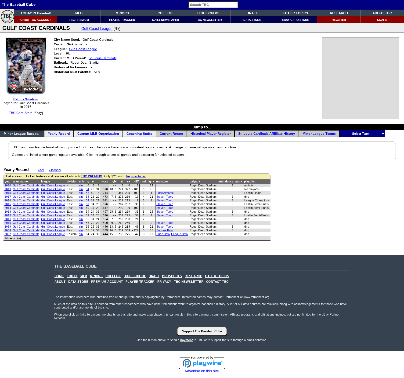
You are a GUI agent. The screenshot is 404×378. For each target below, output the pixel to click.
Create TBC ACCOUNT (35, 20)
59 (87, 204)
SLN (81, 185)
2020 (7, 185)
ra (128, 181)
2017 (7, 196)
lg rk (151, 181)
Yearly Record (59, 133)
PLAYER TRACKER (122, 20)
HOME (59, 276)
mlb (81, 181)
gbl (114, 181)
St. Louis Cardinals (102, 58)
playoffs (249, 181)
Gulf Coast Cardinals (26, 185)
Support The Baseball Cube (202, 331)
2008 (7, 230)
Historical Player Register (211, 133)
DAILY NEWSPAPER (165, 20)
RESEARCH (339, 13)
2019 (7, 189)
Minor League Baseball (22, 133)
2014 (7, 208)
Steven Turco (164, 196)
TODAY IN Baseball (36, 13)
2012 (7, 215)
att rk (238, 181)
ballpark (195, 181)
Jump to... (202, 127)
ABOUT (59, 282)
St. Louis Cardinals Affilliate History (266, 133)
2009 (7, 226)
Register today (136, 176)
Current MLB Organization (98, 133)
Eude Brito (163, 234)
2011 (7, 219)
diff (136, 181)
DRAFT (252, 13)
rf (122, 181)
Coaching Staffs (139, 133)
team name (20, 181)
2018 (7, 193)
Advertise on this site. (202, 371)
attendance (225, 181)
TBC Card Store (20, 113)
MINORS (122, 13)
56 (87, 193)
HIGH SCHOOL (208, 13)
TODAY (72, 276)
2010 (7, 223)
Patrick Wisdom (25, 99)
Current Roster (171, 133)
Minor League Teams (319, 133)
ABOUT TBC (382, 13)
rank (144, 181)
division (72, 181)
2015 (7, 204)
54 (87, 189)
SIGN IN (382, 20)
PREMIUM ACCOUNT (107, 282)
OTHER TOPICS (295, 13)
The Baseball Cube (19, 5)
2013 (7, 211)
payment (186, 340)
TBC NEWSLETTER (209, 20)
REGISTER (339, 20)
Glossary (55, 170)
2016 (7, 200)
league (45, 181)
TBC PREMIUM (79, 20)
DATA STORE (252, 20)
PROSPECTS (172, 276)
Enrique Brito (164, 230)
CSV (41, 170)
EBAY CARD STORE (295, 20)
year (8, 181)
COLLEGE (165, 13)
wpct (104, 181)
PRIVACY (164, 282)
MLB (79, 13)
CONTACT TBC (217, 282)
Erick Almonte (165, 193)
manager (162, 181)
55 (87, 196)
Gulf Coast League (96, 29)
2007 (7, 234)
